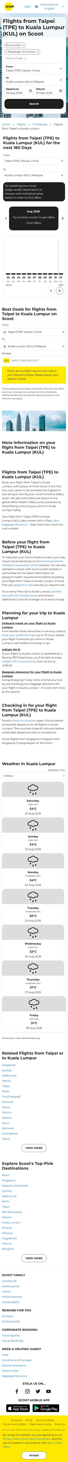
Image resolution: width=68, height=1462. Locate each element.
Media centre (10, 1286)
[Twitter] (38, 1391)
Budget (6, 353)
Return (40, 89)
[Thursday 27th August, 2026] (34, 274)
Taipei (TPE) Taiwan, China (23, 70)
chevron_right (62, 218)
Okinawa (8, 1128)
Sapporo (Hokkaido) (15, 1185)
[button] (22, 51)
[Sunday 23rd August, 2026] (13, 274)
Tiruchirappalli (11, 1096)
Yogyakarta (9, 1238)
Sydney (7, 1070)
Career (6, 1291)
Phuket (7, 1227)
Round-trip (13, 45)
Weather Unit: (56, 770)
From (9, 66)
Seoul (5, 1123)
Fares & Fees (10, 1370)
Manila (6, 1080)
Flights (21, 124)
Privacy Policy (11, 1438)
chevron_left (5, 218)
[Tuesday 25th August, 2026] (24, 274)
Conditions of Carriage (16, 1360)
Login (27, 6)
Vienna (6, 1112)
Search (34, 103)
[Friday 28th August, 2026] (40, 274)
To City (28, 1420)
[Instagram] (27, 1391)
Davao (6, 1107)
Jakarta (7, 1117)
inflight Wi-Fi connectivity (19, 661)
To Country (16, 1420)
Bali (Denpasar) (12, 1212)
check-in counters (24, 720)
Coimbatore (10, 1133)
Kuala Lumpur (11, 1222)
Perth (5, 1091)
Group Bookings (12, 1340)
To (7, 77)
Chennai (7, 1101)
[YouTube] (48, 1391)
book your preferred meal (19, 635)
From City (60, 1424)
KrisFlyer (7, 1316)
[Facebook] (17, 1391)
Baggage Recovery (14, 1376)
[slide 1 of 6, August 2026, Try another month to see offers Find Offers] (33, 218)
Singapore (9, 1065)
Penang (7, 1233)
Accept (34, 1455)
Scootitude (9, 1281)
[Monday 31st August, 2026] (55, 274)
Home (6, 124)
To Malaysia (40, 124)
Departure (12, 89)
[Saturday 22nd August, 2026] (8, 274)
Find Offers (34, 223)
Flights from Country (40, 1424)
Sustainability (11, 1302)
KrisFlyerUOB (10, 1321)
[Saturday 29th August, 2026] (45, 274)
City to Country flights (14, 1424)
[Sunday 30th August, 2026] (50, 274)
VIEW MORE (34, 1148)
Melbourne (9, 1075)
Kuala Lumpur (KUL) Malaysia (25, 81)
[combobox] (32, 161)
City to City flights (44, 1420)
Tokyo (6, 1138)
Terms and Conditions (36, 1438)
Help (5, 1354)
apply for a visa (23, 585)
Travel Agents (11, 1335)
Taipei (6, 1086)
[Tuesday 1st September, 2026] (61, 274)
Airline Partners (12, 1296)
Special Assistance (14, 1365)
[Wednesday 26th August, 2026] (29, 274)
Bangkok (8, 1248)
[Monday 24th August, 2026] (19, 274)
